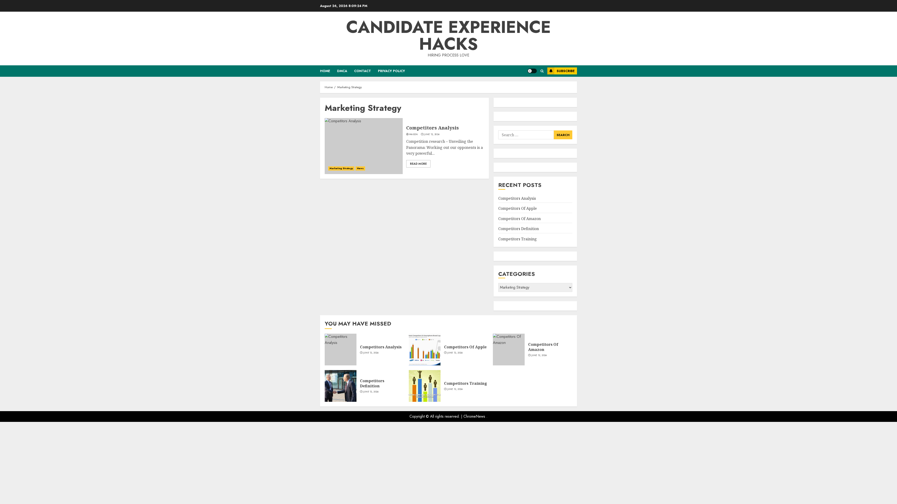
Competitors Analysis (432, 128)
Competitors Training (517, 239)
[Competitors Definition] (340, 386)
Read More (418, 164)
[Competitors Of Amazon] (509, 349)
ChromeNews (474, 416)
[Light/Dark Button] (532, 71)
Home (325, 71)
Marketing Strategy (341, 168)
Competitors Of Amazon (519, 218)
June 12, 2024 (431, 134)
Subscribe (566, 71)
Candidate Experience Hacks (448, 35)
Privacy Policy (391, 71)
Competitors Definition (518, 228)
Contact (362, 71)
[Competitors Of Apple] (425, 349)
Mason (413, 134)
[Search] (542, 71)
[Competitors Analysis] (364, 146)
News (360, 168)
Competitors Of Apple (517, 208)
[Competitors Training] (425, 386)
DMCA (342, 71)
